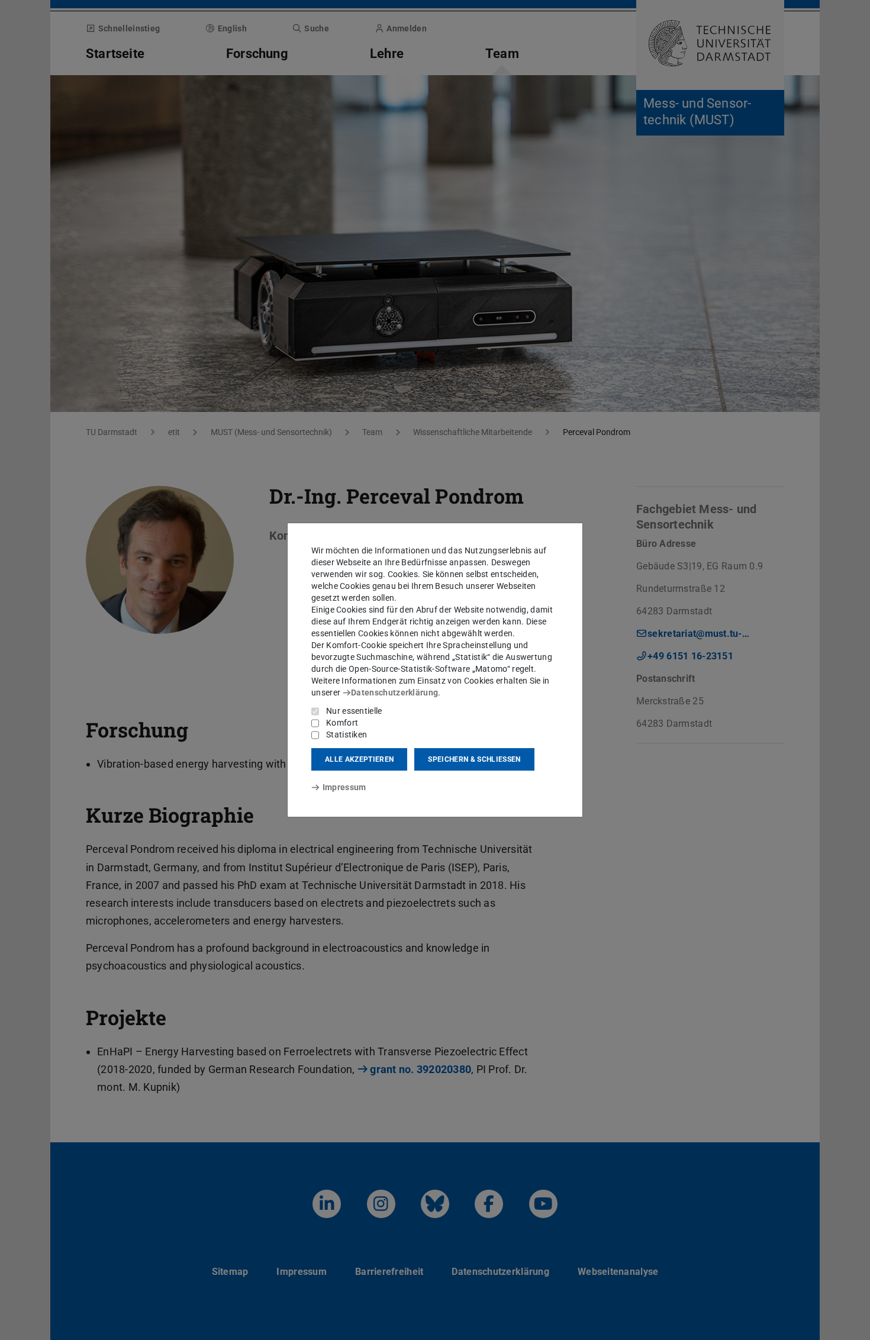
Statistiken (346, 734)
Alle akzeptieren (359, 759)
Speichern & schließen (474, 759)
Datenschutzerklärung (394, 692)
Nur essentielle (354, 711)
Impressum (344, 787)
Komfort (342, 722)
